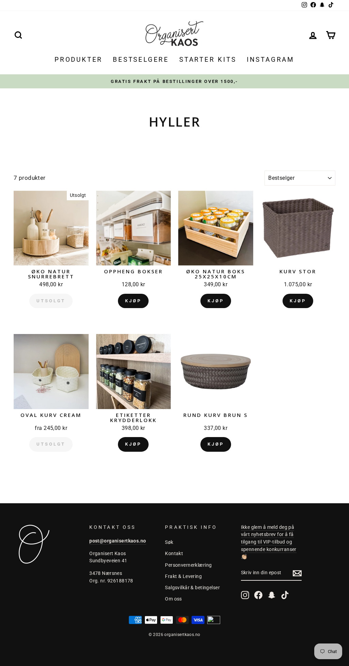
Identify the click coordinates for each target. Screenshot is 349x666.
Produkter (79, 59)
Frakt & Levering (183, 576)
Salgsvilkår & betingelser (192, 588)
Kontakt (174, 553)
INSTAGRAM (270, 59)
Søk (169, 542)
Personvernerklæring (188, 565)
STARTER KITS (208, 59)
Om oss (173, 599)
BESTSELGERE (141, 59)
